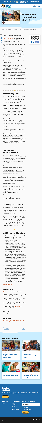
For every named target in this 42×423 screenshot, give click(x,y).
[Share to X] (1, 38)
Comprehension (16, 320)
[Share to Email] (1, 40)
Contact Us (5, 396)
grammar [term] (13, 98)
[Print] (1, 42)
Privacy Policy (4, 420)
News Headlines (5, 404)
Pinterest (36, 420)
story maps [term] (11, 246)
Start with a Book (15, 409)
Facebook (33, 420)
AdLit (13, 403)
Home (3, 29)
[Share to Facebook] (1, 35)
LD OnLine (14, 406)
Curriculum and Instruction (12, 321)
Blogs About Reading (8, 29)
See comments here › (8, 284)
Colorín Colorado (15, 404)
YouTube (39, 420)
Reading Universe (16, 407)
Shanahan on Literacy (17, 29)
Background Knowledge (7, 320)
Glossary (3, 403)
